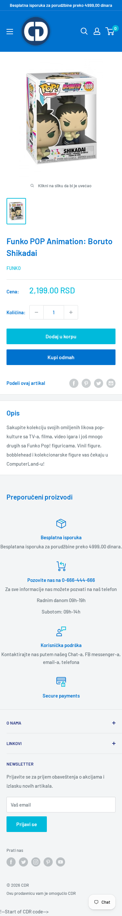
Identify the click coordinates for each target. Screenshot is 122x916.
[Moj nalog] (97, 31)
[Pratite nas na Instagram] (35, 862)
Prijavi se (26, 824)
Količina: (16, 312)
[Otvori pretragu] (84, 31)
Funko (14, 268)
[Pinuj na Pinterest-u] (86, 383)
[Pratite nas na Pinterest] (48, 862)
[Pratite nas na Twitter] (23, 862)
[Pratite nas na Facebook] (11, 862)
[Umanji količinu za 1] (36, 312)
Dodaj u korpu (61, 336)
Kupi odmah (61, 357)
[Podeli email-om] (110, 383)
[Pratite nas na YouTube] (60, 862)
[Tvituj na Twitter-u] (98, 383)
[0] (110, 31)
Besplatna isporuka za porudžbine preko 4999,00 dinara (61, 5)
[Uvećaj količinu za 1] (71, 312)
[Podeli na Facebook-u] (73, 383)
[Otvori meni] (10, 31)
